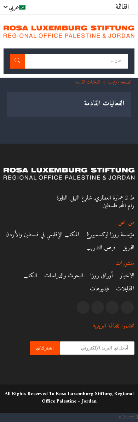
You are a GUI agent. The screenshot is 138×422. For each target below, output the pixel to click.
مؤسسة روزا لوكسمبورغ (110, 235)
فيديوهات (99, 289)
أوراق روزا (101, 276)
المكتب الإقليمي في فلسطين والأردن (42, 235)
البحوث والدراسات (63, 276)
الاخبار (127, 276)
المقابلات (125, 289)
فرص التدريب (100, 248)
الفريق (128, 248)
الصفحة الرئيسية (119, 82)
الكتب (30, 276)
